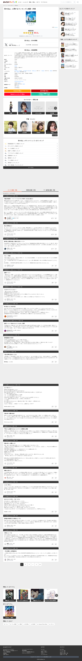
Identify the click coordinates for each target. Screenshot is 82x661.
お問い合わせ (6, 654)
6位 (7, 249)
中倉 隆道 (9, 218)
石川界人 (27, 624)
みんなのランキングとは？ (8, 649)
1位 (7, 235)
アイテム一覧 (10, 5)
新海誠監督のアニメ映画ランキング (10, 269)
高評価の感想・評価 (30, 190)
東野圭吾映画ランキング (70, 60)
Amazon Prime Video (42, 624)
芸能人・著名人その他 (75, 22)
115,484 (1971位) (35, 44)
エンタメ (20, 2)
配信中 (18, 86)
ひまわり (8, 265)
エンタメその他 (72, 48)
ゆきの (8, 299)
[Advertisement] (31, 179)
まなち (8, 525)
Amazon (56, 27)
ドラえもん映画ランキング (70, 66)
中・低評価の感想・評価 (49, 190)
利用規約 (5, 653)
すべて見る (55, 115)
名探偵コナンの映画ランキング (71, 55)
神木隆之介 (16, 70)
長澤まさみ (34, 70)
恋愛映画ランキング (7, 426)
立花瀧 (20, 70)
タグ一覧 (61, 649)
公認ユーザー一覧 (63, 654)
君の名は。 (17, 5)
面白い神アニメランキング (70, 29)
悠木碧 (18, 71)
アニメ (6, 624)
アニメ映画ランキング (8, 238)
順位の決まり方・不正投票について (10, 650)
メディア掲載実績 (6, 651)
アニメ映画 (14, 624)
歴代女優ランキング (69, 13)
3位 (7, 219)
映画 (21, 624)
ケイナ (8, 233)
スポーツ (38, 2)
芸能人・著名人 (32, 2)
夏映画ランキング (7, 351)
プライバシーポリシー (26, 653)
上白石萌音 (25, 70)
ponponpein (9, 315)
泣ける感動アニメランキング (9, 384)
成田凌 (51, 70)
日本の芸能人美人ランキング (71, 24)
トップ (4, 5)
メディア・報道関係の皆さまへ (28, 651)
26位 (7, 331)
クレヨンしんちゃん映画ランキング (72, 44)
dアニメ (52, 624)
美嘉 (8, 543)
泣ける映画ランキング (8, 440)
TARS (8, 248)
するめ (8, 559)
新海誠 (16, 65)
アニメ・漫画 (71, 28)
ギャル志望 (9, 346)
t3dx (8, 435)
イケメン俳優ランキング (70, 18)
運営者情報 (24, 650)
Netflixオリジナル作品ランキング (72, 49)
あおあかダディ (10, 330)
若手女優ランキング (69, 34)
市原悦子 (43, 70)
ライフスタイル (44, 2)
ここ (8, 462)
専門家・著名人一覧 (64, 653)
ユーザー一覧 (62, 651)
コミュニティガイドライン (27, 649)
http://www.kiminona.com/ (19, 81)
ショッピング (25, 2)
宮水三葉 (29, 70)
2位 (7, 348)
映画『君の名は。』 (13, 45)
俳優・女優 (73, 12)
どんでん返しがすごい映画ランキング (10, 320)
